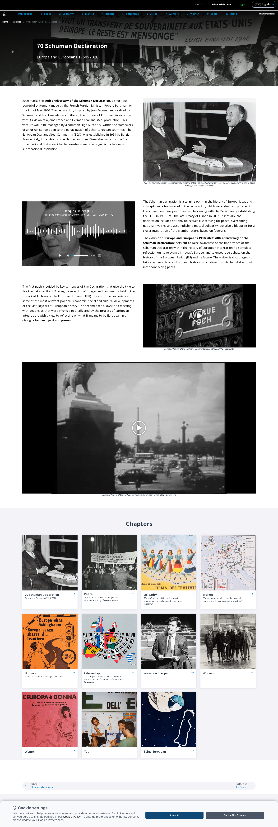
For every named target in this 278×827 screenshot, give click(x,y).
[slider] (80, 255)
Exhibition (17, 21)
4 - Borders (108, 13)
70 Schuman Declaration (42, 595)
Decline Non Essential (235, 815)
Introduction (25, 13)
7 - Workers (172, 13)
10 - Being (231, 13)
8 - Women (193, 13)
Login (242, 4)
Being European (155, 751)
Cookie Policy (71, 816)
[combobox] (263, 4)
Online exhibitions (220, 4)
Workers (208, 673)
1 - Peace (46, 13)
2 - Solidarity (66, 13)
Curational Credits (267, 13)
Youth (88, 751)
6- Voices (152, 13)
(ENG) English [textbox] (262, 4)
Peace (88, 594)
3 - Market (88, 13)
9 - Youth (212, 13)
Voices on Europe (156, 673)
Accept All (174, 815)
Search (199, 4)
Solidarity (150, 595)
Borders (30, 673)
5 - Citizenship (130, 13)
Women (30, 751)
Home (5, 21)
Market (208, 595)
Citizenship (92, 673)
